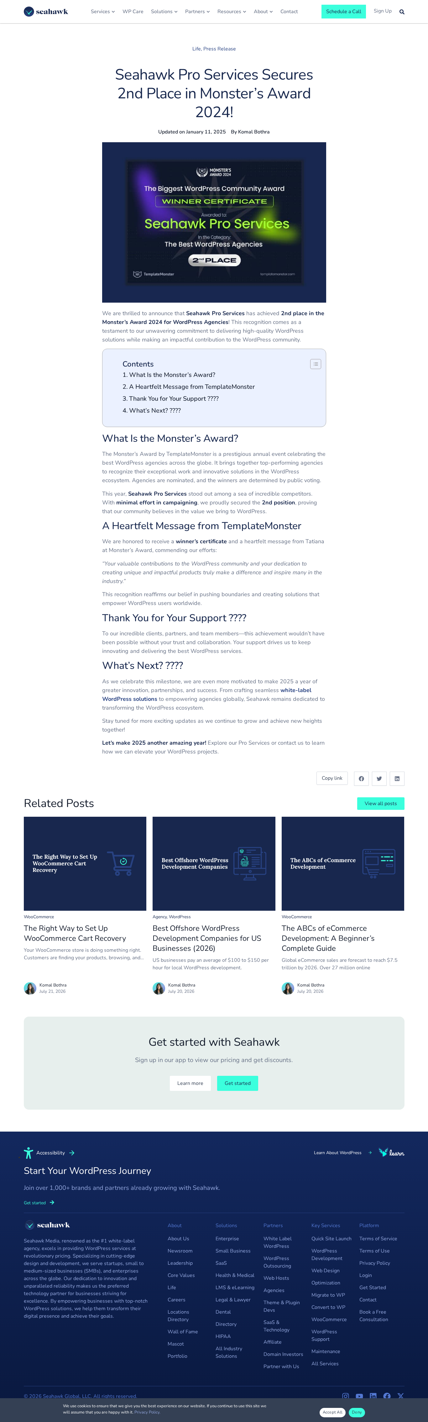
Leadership (180, 1263)
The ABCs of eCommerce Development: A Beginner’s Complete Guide (328, 938)
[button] (361, 779)
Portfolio (177, 1356)
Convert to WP (328, 1307)
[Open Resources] (244, 11)
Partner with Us (281, 1366)
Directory (226, 1324)
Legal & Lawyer (233, 1299)
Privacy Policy (374, 1263)
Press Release (219, 48)
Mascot (176, 1344)
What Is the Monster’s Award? (172, 375)
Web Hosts (276, 1278)
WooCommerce (39, 917)
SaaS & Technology (277, 1326)
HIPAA (223, 1336)
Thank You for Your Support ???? (174, 398)
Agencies (274, 1290)
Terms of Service (378, 1238)
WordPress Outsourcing (277, 1262)
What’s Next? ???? (155, 410)
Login (365, 1275)
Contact (368, 1299)
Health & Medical (235, 1275)
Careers (176, 1299)
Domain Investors (283, 1354)
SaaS (221, 1263)
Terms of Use (374, 1251)
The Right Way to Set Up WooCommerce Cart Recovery (75, 933)
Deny (357, 1412)
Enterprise (227, 1238)
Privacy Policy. (147, 1412)
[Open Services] (113, 11)
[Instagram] (345, 1396)
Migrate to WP (328, 1295)
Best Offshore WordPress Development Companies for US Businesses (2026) (207, 938)
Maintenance (325, 1351)
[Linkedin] (373, 1396)
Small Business (233, 1251)
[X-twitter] (401, 1396)
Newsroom (180, 1251)
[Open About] (271, 11)
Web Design (325, 1270)
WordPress (180, 917)
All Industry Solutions (229, 1352)
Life (196, 48)
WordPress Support (324, 1335)
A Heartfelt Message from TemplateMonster (192, 387)
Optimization (325, 1282)
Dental (223, 1312)
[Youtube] (359, 1396)
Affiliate (273, 1342)
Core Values (181, 1275)
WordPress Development (326, 1255)
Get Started (372, 1287)
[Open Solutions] (176, 11)
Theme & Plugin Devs (282, 1306)
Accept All (333, 1412)
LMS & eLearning (235, 1287)
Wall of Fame (183, 1331)
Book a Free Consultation (373, 1316)
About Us (178, 1238)
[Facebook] (387, 1396)
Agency (160, 917)
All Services (325, 1363)
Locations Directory (178, 1316)
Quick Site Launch (331, 1238)
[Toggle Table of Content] (312, 364)
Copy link (332, 778)
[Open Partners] (208, 11)
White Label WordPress (278, 1242)
